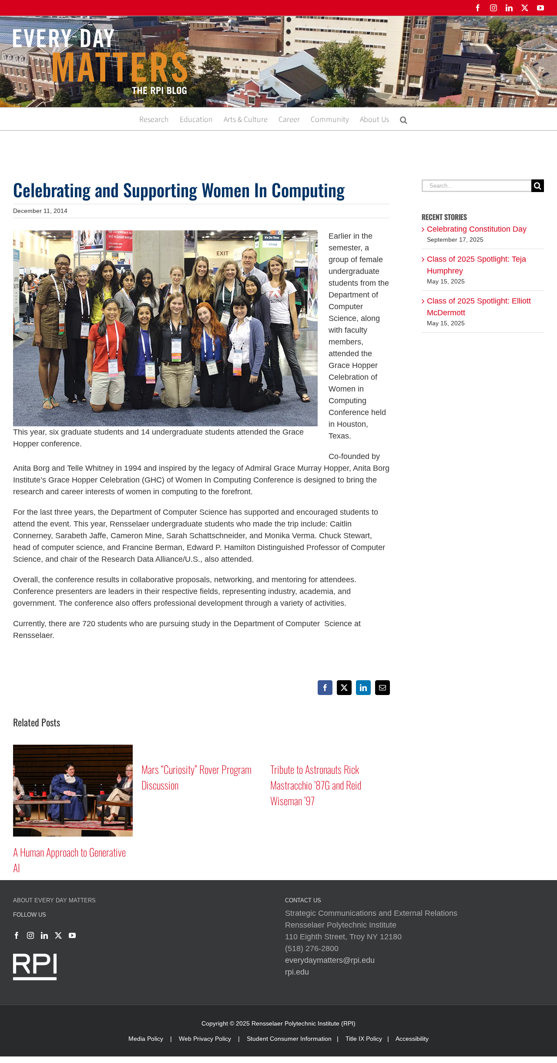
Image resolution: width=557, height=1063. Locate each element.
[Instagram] (30, 935)
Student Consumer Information (289, 1038)
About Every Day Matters (54, 900)
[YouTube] (72, 935)
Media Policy (145, 1038)
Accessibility (412, 1038)
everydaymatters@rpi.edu (330, 960)
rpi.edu (297, 972)
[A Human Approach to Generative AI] (73, 749)
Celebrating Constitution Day (477, 229)
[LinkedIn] (44, 935)
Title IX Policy (364, 1038)
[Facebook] (16, 935)
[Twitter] (58, 935)
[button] (403, 119)
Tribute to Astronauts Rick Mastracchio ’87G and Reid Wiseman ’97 (315, 784)
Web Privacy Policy (205, 1038)
